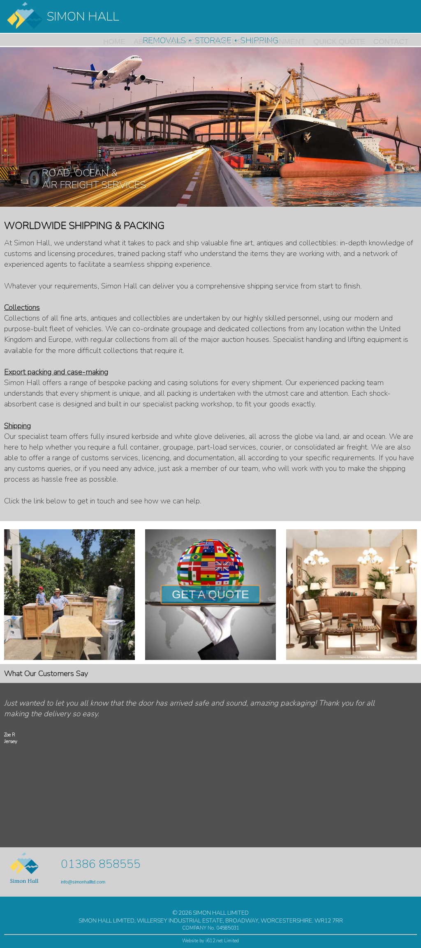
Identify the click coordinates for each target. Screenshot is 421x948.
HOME (114, 41)
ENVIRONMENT (277, 41)
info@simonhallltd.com (83, 881)
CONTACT (391, 41)
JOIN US (227, 41)
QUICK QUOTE (339, 41)
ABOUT (146, 41)
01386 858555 (101, 864)
